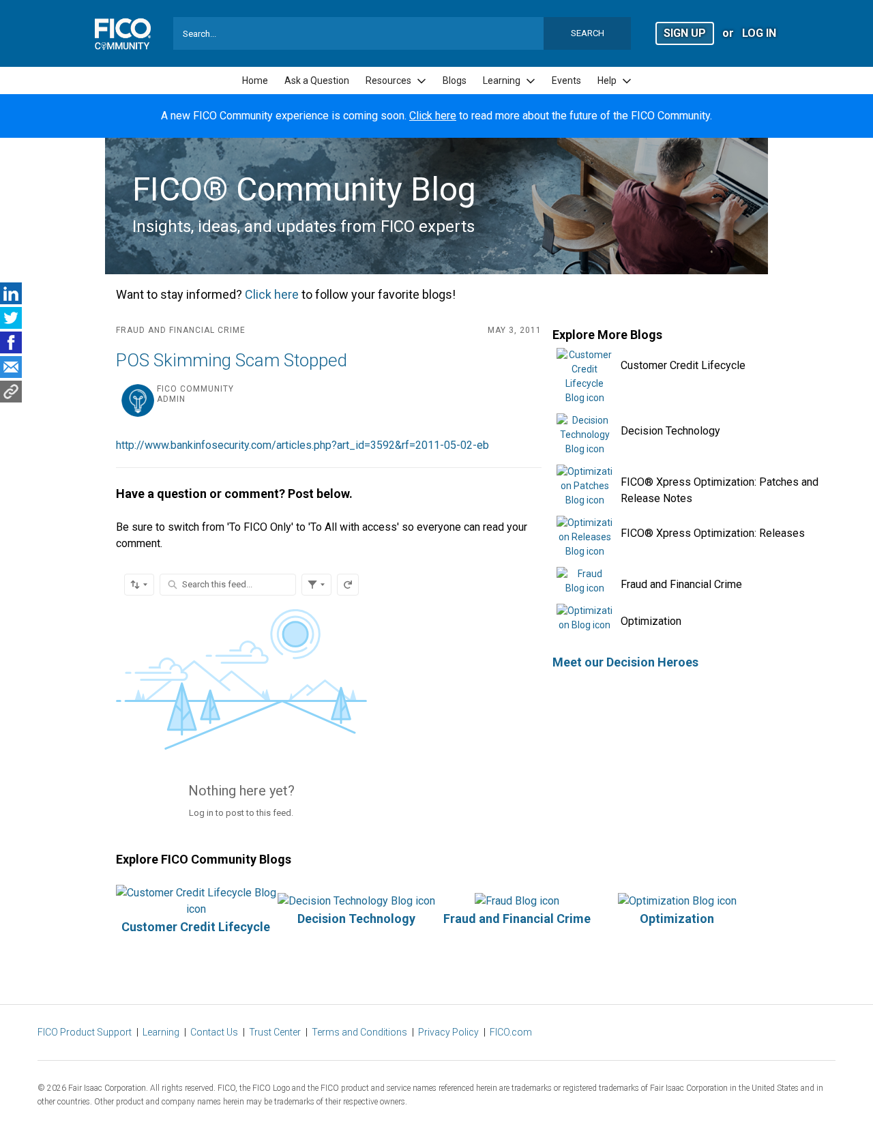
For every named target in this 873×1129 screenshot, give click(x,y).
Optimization (651, 621)
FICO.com (511, 1032)
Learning (161, 1032)
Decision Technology (670, 430)
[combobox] (402, 33)
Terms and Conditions (359, 1032)
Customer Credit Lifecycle (683, 365)
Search (587, 33)
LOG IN (759, 33)
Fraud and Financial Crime (681, 584)
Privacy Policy (448, 1032)
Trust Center (275, 1032)
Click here (432, 115)
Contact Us (214, 1032)
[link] (255, 81)
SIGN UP (685, 33)
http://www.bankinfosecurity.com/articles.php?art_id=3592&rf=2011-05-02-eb (302, 445)
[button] (684, 32)
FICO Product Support (85, 1032)
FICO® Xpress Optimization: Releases (713, 533)
